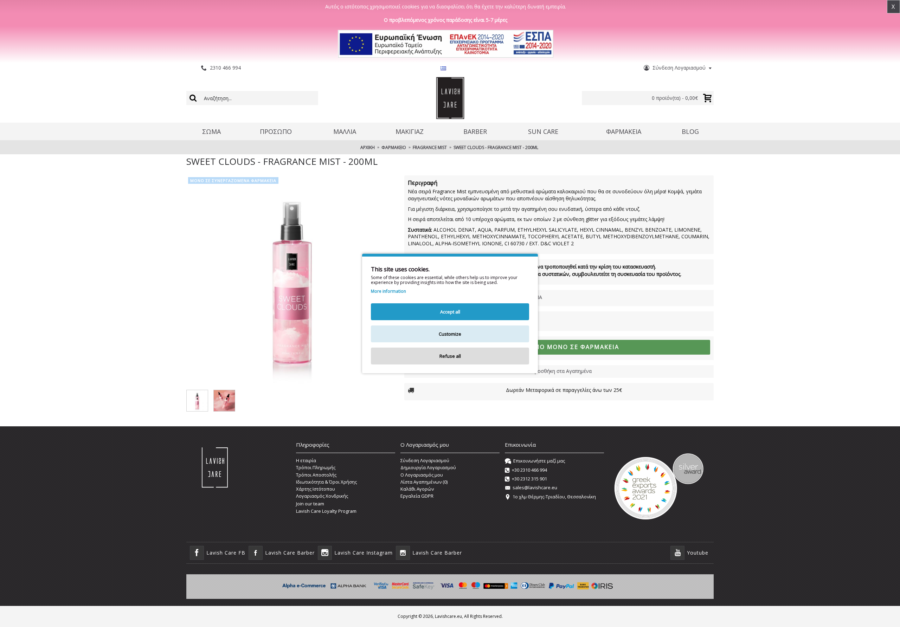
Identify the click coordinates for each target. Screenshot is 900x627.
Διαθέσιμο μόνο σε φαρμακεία (563, 347)
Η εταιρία (306, 460)
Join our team (310, 503)
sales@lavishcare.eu (535, 488)
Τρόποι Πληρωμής (315, 467)
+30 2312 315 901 (529, 479)
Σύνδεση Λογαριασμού (424, 460)
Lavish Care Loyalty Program (326, 511)
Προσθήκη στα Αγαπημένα (561, 371)
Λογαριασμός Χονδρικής (322, 496)
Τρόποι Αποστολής (316, 475)
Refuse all (450, 356)
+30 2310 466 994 (529, 470)
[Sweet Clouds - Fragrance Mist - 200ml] (291, 280)
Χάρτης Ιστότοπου (315, 489)
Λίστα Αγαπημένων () (424, 482)
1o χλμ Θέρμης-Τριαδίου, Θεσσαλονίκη (554, 496)
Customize (450, 334)
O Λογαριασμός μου (421, 475)
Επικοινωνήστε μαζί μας (539, 461)
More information (388, 291)
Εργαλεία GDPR (416, 496)
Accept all (450, 312)
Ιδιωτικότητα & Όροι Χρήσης (326, 482)
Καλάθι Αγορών (417, 489)
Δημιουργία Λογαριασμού (428, 467)
